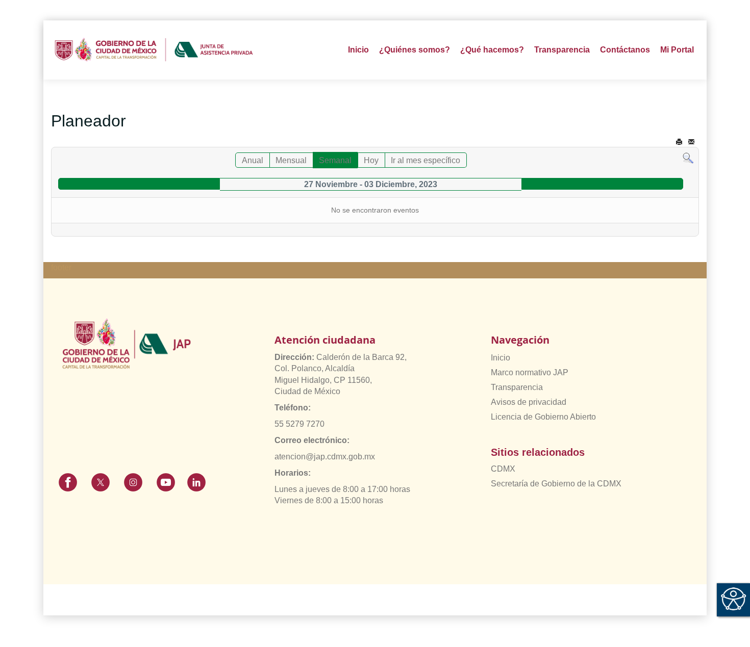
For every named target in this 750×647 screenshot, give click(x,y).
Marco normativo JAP (529, 372)
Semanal (335, 160)
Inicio (358, 49)
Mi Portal (677, 49)
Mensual (291, 160)
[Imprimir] (679, 142)
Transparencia (517, 387)
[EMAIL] (691, 142)
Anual (252, 160)
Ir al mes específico (425, 160)
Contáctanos (625, 49)
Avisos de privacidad (528, 402)
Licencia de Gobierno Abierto (543, 416)
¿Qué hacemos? (492, 49)
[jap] (154, 50)
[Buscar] (688, 157)
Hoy (371, 160)
